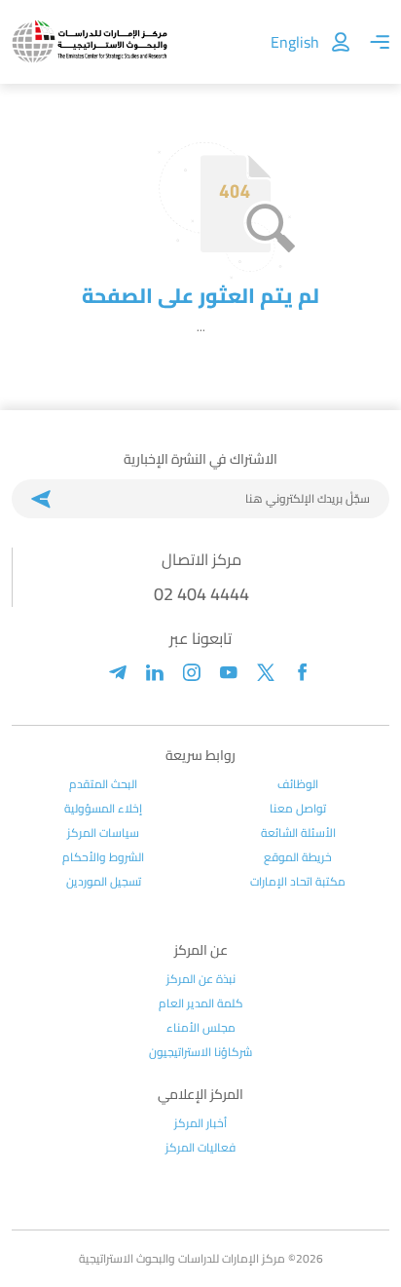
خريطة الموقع (298, 857)
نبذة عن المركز (201, 979)
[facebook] (302, 673)
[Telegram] (118, 673)
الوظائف (297, 784)
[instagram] (191, 673)
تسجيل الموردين (103, 881)
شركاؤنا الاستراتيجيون (200, 1052)
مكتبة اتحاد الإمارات (298, 881)
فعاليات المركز (200, 1147)
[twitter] (265, 673)
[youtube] (228, 673)
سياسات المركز (103, 833)
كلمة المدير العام (201, 1003)
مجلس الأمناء (201, 1028)
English (295, 42)
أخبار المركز (200, 1123)
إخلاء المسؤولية (103, 808)
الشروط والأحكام (103, 857)
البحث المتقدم (103, 784)
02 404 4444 (201, 594)
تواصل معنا (298, 808)
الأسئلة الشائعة (298, 833)
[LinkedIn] (155, 673)
